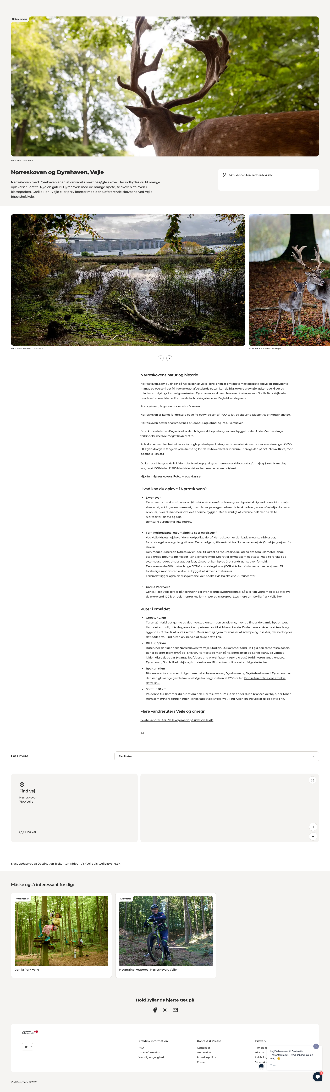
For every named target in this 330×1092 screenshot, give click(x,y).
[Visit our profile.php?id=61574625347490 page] (155, 1010)
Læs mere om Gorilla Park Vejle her (257, 596)
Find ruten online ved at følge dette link (193, 637)
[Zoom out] (313, 836)
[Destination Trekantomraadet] (30, 1032)
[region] (229, 808)
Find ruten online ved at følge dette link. (240, 662)
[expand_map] (312, 780)
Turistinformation (149, 1052)
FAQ (141, 1047)
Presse (201, 1062)
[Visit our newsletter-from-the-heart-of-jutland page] (175, 1010)
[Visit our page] (165, 1010)
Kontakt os (203, 1047)
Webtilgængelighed (151, 1057)
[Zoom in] (313, 827)
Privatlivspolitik (206, 1057)
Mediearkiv (204, 1052)
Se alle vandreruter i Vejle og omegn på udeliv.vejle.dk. (176, 720)
